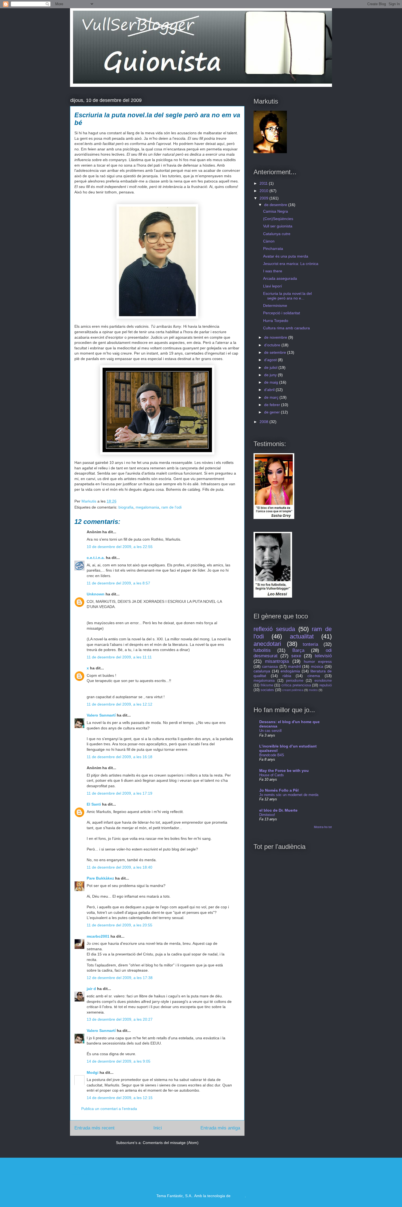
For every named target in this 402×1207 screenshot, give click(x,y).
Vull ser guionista (277, 226)
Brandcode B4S (271, 755)
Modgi (92, 1072)
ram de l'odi (171, 507)
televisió (323, 655)
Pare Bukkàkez (100, 878)
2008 (264, 422)
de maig (271, 382)
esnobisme (323, 681)
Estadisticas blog (80, 1174)
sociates (267, 690)
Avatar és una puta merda (285, 256)
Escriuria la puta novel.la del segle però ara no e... (287, 295)
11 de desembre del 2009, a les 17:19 (119, 793)
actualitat (302, 636)
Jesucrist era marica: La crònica (290, 263)
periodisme (294, 681)
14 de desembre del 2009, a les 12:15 (120, 1097)
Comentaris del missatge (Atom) (171, 1142)
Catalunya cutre (276, 234)
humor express (318, 661)
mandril (294, 666)
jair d (91, 988)
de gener (272, 412)
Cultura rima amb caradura (286, 328)
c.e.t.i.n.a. (96, 557)
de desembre (276, 204)
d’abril (270, 389)
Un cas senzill (270, 731)
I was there (272, 271)
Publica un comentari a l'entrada (109, 1108)
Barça (298, 650)
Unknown (95, 594)
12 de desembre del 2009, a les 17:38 (120, 977)
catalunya (262, 671)
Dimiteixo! (267, 815)
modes (313, 690)
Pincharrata (273, 248)
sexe (296, 655)
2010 (264, 191)
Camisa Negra (275, 211)
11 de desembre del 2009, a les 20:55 (119, 925)
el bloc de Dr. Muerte (278, 810)
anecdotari (267, 643)
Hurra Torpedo (275, 320)
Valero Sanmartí (101, 715)
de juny (271, 375)
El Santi (94, 804)
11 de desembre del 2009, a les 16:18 (119, 757)
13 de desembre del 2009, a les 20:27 (120, 1019)
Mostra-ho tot (323, 827)
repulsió (325, 685)
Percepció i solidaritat (281, 313)
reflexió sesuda (274, 629)
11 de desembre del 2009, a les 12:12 (119, 704)
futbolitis (262, 650)
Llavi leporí (272, 286)
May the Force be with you (284, 770)
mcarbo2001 (98, 936)
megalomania (147, 507)
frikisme (267, 685)
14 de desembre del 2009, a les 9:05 (118, 1061)
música (317, 666)
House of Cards (271, 775)
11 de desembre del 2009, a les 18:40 (119, 867)
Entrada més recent (94, 1128)
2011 (264, 183)
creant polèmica (292, 690)
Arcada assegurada (280, 278)
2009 (264, 198)
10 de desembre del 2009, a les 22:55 (120, 546)
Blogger (238, 1196)
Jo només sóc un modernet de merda (288, 795)
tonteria (310, 644)
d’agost (271, 360)
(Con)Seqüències (278, 218)
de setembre (275, 352)
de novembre (276, 337)
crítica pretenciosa (296, 685)
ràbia (286, 676)
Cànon (269, 241)
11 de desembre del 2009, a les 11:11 (119, 657)
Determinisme (275, 305)
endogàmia (290, 671)
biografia (125, 507)
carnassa (270, 666)
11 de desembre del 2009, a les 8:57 (118, 583)
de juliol (271, 367)
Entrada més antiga (220, 1128)
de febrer (272, 405)
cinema (313, 676)
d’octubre (272, 345)
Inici (157, 1128)
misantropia (277, 661)
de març (271, 397)
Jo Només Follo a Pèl (279, 790)
